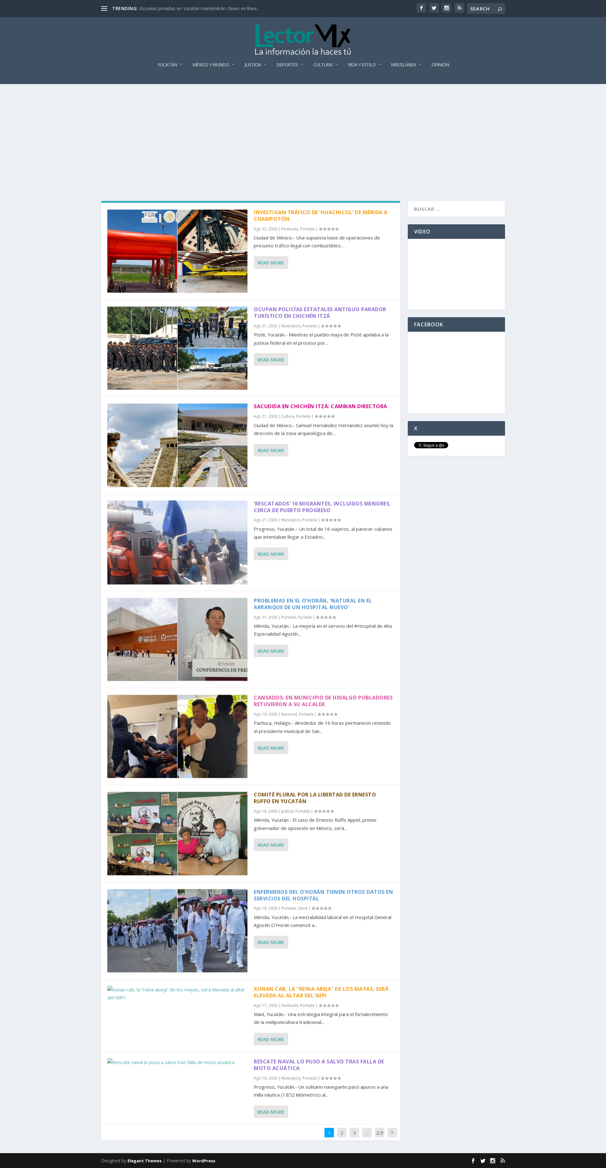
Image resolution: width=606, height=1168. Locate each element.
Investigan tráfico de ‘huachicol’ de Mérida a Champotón (321, 215)
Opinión (440, 65)
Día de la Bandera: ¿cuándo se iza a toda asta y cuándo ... (198, 8)
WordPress (203, 1161)
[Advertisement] (303, 131)
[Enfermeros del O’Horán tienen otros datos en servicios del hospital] (177, 931)
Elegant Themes (145, 1161)
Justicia (253, 65)
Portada (307, 229)
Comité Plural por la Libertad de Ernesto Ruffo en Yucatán (315, 798)
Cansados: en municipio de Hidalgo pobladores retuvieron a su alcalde (323, 701)
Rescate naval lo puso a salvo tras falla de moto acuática (319, 1065)
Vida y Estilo (362, 65)
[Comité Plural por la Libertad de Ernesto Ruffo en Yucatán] (177, 833)
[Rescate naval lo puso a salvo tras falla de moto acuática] (177, 1062)
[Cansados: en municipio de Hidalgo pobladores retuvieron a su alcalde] (177, 736)
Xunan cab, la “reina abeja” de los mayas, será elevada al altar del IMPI (321, 992)
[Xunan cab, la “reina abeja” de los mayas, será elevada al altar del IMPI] (177, 994)
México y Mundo (211, 65)
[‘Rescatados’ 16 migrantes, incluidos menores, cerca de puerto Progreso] (177, 542)
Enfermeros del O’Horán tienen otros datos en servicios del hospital (323, 895)
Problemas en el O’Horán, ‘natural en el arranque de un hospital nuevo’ (313, 604)
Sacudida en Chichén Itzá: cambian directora (320, 406)
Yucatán (167, 65)
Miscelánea (403, 65)
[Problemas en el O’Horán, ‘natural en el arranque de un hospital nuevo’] (177, 639)
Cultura (322, 65)
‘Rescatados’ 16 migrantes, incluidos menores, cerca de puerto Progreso (322, 507)
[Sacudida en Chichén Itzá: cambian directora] (177, 445)
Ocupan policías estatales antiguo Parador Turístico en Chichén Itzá (320, 312)
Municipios (290, 326)
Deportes (287, 65)
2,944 (379, 1137)
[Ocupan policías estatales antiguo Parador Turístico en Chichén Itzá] (177, 348)
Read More (271, 262)
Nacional (289, 714)
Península (289, 229)
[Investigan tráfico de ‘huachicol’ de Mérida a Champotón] (177, 251)
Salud (302, 908)
